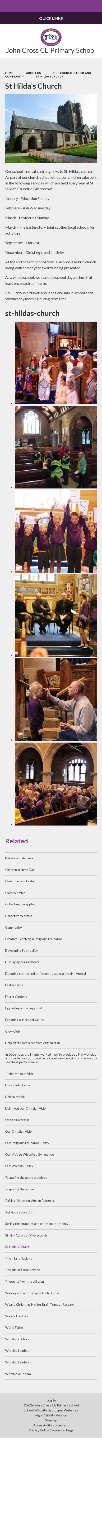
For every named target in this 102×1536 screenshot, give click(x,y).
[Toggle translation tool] (84, 6)
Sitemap (51, 1420)
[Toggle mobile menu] (6, 6)
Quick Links (51, 18)
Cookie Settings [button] (62, 1430)
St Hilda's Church (50, 76)
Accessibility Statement (51, 1425)
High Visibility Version (51, 1415)
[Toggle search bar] (96, 6)
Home (9, 73)
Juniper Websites (65, 1410)
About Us (33, 73)
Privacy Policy (39, 1430)
